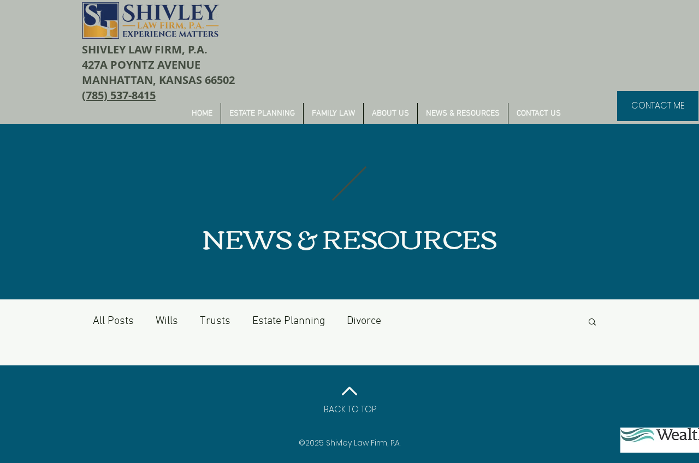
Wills (167, 321)
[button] (592, 322)
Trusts (215, 321)
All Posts (113, 321)
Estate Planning (288, 321)
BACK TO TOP (350, 409)
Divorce (364, 321)
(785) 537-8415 (119, 95)
